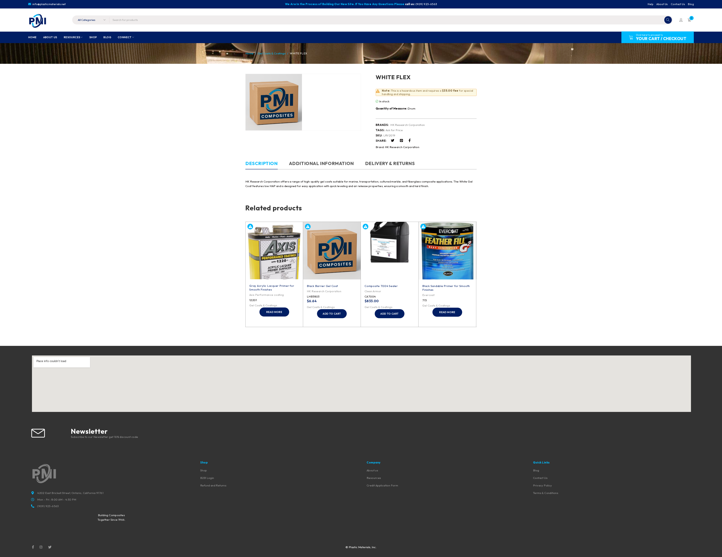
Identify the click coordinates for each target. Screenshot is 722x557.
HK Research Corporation (407, 125)
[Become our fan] (33, 547)
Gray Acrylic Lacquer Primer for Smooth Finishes (271, 287)
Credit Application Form (382, 485)
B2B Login (207, 478)
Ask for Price (394, 130)
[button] (332, 313)
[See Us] (40, 547)
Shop (203, 470)
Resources (374, 478)
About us (372, 470)
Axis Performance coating (266, 295)
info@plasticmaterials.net (49, 4)
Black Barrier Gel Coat (322, 286)
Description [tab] (261, 163)
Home (249, 53)
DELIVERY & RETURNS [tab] (390, 163)
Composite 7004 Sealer (381, 286)
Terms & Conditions (545, 493)
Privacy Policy (542, 485)
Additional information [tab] (321, 163)
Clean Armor (373, 291)
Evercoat (428, 295)
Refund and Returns (213, 485)
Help (650, 4)
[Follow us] (50, 547)
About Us (662, 4)
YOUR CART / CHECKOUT (661, 38)
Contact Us (678, 4)
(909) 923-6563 (426, 4)
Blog (691, 4)
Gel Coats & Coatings (272, 53)
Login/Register (681, 20)
